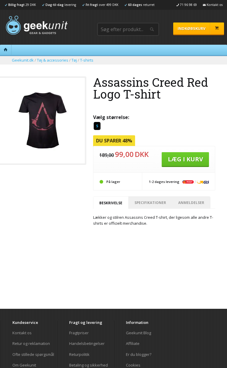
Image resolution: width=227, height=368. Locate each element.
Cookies (133, 364)
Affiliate (133, 343)
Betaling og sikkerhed (88, 364)
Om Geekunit (24, 364)
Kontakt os (22, 332)
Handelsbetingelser (87, 343)
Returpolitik (79, 354)
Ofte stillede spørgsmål (33, 354)
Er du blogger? (138, 354)
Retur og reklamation (31, 343)
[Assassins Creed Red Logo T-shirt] (42, 149)
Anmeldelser (191, 202)
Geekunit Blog (138, 332)
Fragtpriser (79, 332)
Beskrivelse (110, 202)
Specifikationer (150, 202)
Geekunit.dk (23, 60)
